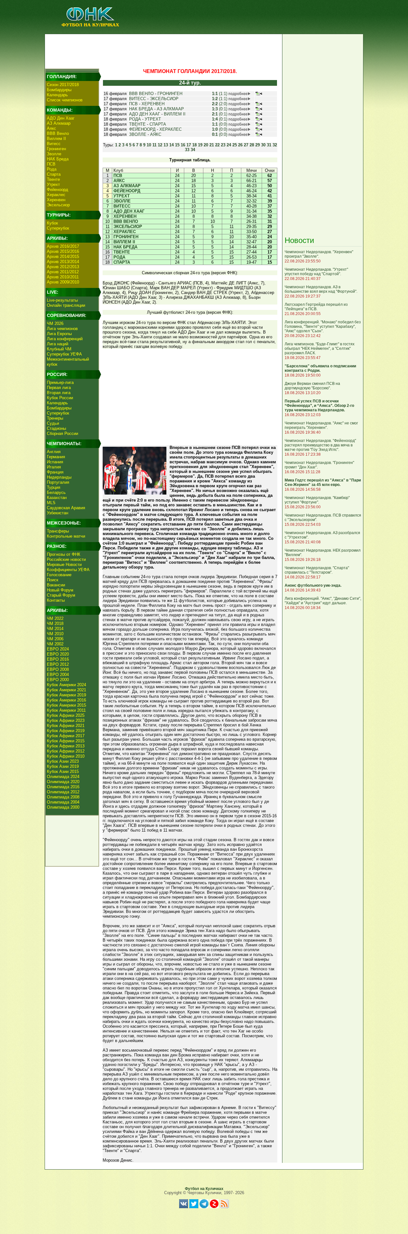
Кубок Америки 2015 (66, 705)
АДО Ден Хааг (61, 118)
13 (166, 145)
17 (188, 145)
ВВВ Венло (58, 133)
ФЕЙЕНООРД (142, 129)
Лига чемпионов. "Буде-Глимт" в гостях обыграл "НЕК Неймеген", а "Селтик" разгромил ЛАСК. (319, 348)
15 (177, 145)
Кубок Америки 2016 (66, 700)
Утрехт (53, 184)
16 (183, 145)
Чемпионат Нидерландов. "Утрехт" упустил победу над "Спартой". (316, 271)
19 (200, 145)
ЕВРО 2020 (58, 654)
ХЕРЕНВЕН (153, 103)
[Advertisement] (163, 49)
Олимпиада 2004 (63, 802)
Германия (56, 456)
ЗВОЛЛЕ (137, 134)
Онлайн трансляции (66, 305)
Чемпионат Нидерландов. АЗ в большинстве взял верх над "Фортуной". (321, 289)
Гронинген (56, 148)
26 (240, 145)
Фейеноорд (57, 189)
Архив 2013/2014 (63, 261)
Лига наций (57, 344)
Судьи (53, 423)
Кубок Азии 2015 (63, 771)
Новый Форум (60, 590)
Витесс (54, 143)
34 (193, 149)
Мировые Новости (64, 564)
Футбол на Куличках (204, 1188)
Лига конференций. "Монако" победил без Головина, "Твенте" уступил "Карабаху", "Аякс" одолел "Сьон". (323, 326)
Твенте (53, 179)
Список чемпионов (65, 100)
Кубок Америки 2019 (66, 695)
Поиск (52, 579)
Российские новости (66, 559)
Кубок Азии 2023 (63, 761)
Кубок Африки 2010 (65, 756)
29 (257, 145)
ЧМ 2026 (55, 323)
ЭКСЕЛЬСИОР (164, 98)
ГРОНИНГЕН (169, 93)
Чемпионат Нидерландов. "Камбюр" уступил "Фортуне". (317, 500)
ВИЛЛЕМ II (175, 114)
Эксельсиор (58, 204)
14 (171, 145)
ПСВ (51, 164)
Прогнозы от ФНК (63, 554)
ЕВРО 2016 (58, 659)
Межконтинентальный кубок (68, 362)
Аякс (51, 128)
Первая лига (59, 387)
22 (217, 145)
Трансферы (58, 531)
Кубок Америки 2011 (66, 710)
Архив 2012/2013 (63, 266)
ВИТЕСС (137, 98)
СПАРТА (157, 124)
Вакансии (56, 585)
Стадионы (56, 428)
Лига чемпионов (62, 328)
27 (246, 145)
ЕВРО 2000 (58, 679)
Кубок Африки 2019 (65, 730)
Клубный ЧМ (59, 349)
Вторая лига (58, 392)
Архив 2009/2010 (63, 282)
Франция (55, 472)
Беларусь (56, 492)
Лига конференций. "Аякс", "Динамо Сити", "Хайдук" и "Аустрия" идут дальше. (323, 600)
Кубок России (60, 397)
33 (187, 149)
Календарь (57, 94)
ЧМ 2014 (55, 628)
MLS (51, 502)
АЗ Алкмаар (58, 123)
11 (154, 145)
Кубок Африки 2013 (65, 746)
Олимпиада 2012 (63, 792)
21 (211, 145)
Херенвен (56, 199)
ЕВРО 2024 (58, 649)
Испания (55, 461)
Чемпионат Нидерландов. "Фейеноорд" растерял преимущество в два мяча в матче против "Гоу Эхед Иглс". (320, 445)
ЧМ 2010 (55, 633)
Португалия (58, 482)
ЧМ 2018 (55, 623)
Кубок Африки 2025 (65, 715)
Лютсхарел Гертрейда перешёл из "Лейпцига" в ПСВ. (316, 306)
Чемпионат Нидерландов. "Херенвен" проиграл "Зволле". (319, 254)
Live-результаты (62, 300)
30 (263, 145)
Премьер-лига (60, 382)
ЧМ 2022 (55, 618)
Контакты (56, 600)
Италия (54, 467)
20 (206, 145)
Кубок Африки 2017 (65, 735)
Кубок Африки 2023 (65, 720)
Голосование (59, 574)
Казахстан (57, 497)
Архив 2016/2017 (63, 246)
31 (269, 145)
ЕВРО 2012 (58, 664)
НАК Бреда (58, 159)
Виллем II (56, 138)
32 (275, 145)
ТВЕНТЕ (137, 124)
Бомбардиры (59, 89)
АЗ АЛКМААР (170, 109)
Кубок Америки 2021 (66, 689)
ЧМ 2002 (55, 644)
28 (252, 145)
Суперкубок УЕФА (64, 354)
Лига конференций (65, 338)
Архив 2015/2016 (63, 251)
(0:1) (219, 109)
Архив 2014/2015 (63, 256)
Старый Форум (61, 595)
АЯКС (155, 134)
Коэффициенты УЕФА (68, 569)
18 (194, 145)
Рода (51, 169)
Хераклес (56, 194)
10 (149, 145)
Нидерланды (59, 477)
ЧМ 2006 (55, 638)
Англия (54, 451)
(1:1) (219, 93)
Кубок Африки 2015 (65, 740)
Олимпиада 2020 (63, 781)
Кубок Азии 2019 (63, 766)
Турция (53, 487)
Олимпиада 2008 (63, 797)
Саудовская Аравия (66, 507)
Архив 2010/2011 (63, 277)
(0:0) (219, 124)
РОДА (135, 119)
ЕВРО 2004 (58, 674)
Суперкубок (58, 228)
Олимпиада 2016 (63, 786)
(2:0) (219, 103)
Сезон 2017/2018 (63, 84)
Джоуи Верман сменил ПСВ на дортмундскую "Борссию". (312, 385)
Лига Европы (59, 333)
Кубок (52, 223)
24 (229, 145)
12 (160, 145)
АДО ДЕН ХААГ (144, 114)
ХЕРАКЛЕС (170, 129)
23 (223, 145)
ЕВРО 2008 (58, 669)
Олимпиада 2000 (63, 807)
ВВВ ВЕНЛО (141, 93)
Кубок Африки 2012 (65, 751)
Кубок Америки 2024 (66, 684)
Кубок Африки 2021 (65, 725)
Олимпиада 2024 (63, 776)
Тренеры (55, 418)
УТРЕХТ (153, 119)
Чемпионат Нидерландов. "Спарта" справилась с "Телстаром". (317, 570)
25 (234, 145)
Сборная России (62, 433)
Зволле (54, 153)
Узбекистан (57, 512)
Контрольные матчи (66, 536)
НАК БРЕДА (141, 109)
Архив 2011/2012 (63, 271)
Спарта (54, 174)
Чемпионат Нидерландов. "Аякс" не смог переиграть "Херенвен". (321, 425)
